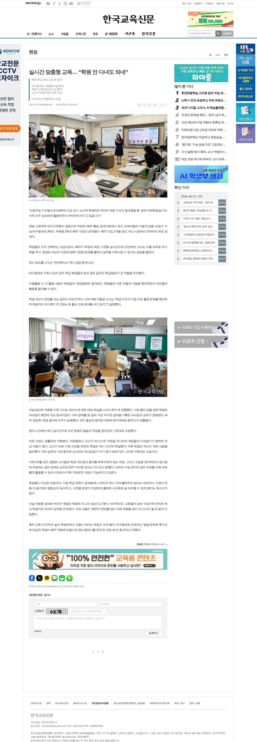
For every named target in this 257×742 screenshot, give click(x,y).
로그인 (230, 3)
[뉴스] (51, 34)
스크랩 (155, 105)
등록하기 (154, 633)
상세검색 (227, 33)
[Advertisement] (46, 17)
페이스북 (53, 3)
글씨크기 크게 (161, 105)
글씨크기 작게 (165, 105)
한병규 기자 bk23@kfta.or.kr (40, 104)
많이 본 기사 (183, 86)
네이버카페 (62, 578)
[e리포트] (111, 34)
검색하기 (218, 34)
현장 (226, 55)
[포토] (95, 34)
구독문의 (209, 3)
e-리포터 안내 (61, 703)
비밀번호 (105, 604)
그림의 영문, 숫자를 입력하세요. (86, 611)
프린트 (150, 105)
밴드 (69, 578)
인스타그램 (65, 3)
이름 (37, 604)
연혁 (48, 703)
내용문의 (198, 3)
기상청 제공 (86, 5)
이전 (93, 652)
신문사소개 (36, 703)
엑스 (59, 3)
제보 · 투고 (186, 3)
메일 (144, 105)
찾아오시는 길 (80, 703)
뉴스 (218, 55)
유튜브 (48, 3)
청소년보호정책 (129, 703)
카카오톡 (47, 578)
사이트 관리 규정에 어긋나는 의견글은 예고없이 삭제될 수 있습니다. (70, 618)
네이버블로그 (71, 3)
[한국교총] (148, 34)
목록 (139, 105)
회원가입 (220, 3)
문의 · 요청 (195, 703)
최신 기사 (181, 187)
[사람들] (64, 34)
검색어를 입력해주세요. (201, 33)
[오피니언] (80, 34)
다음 (103, 652)
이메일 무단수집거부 (159, 703)
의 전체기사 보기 (151, 544)
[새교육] (129, 34)
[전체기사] (34, 34)
